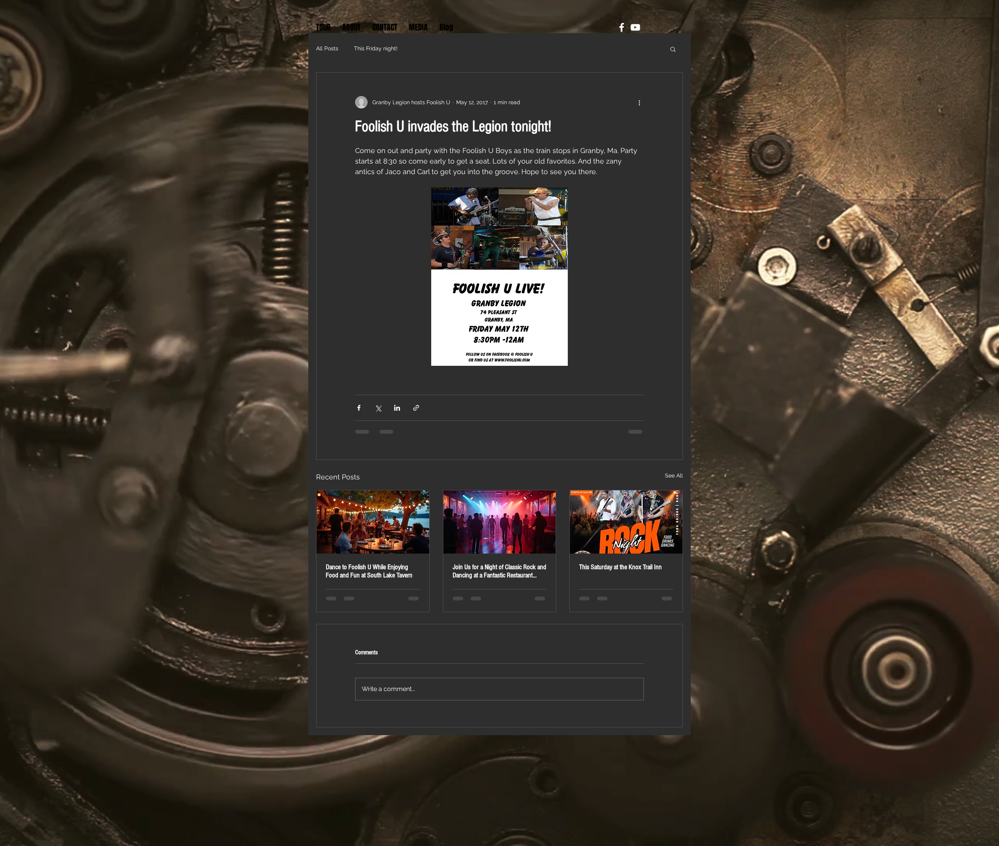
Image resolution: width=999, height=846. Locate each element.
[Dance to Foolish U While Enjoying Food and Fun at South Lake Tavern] (372, 522)
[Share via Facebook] (359, 407)
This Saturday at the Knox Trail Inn (620, 567)
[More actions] (639, 102)
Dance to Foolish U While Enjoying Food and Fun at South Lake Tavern (369, 571)
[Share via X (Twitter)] (378, 407)
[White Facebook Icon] (621, 27)
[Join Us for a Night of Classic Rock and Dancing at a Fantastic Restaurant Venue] (499, 522)
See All (674, 475)
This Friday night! (376, 48)
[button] (673, 49)
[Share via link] (416, 407)
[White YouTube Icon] (635, 27)
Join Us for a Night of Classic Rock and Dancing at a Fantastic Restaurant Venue (499, 571)
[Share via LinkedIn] (397, 407)
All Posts (327, 48)
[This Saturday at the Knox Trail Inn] (626, 522)
